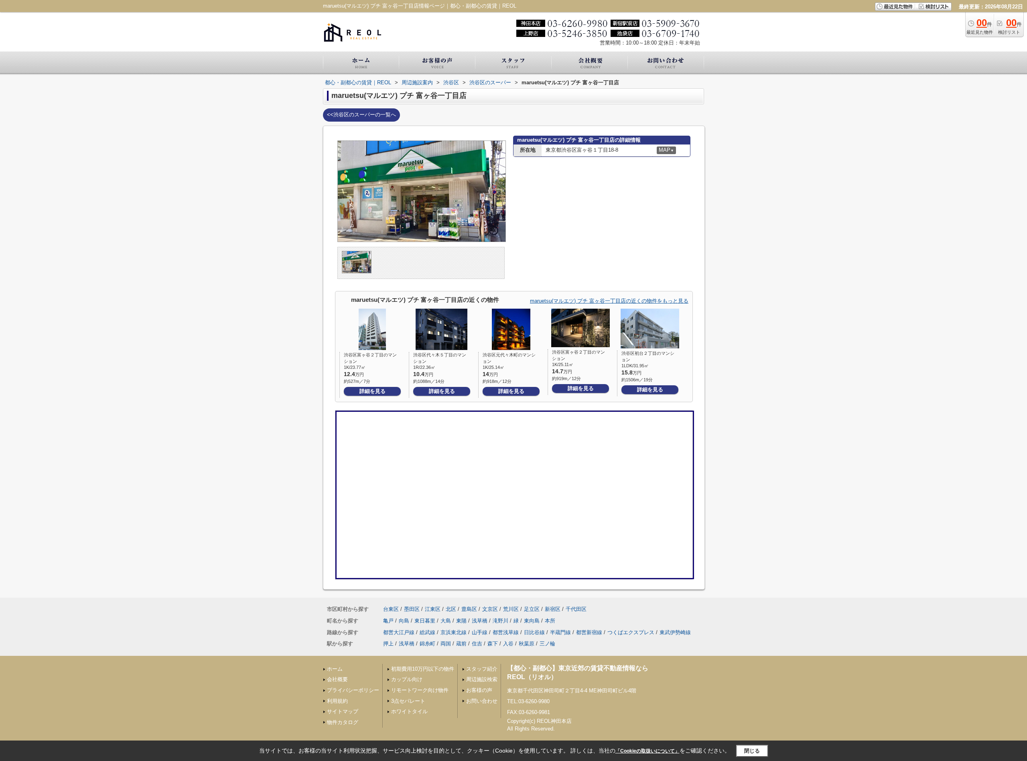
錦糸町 (427, 644)
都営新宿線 (589, 632)
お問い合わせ (481, 701)
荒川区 (511, 609)
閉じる (752, 751)
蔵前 (461, 644)
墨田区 (412, 609)
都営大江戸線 (398, 632)
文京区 (490, 609)
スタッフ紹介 (481, 669)
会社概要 (337, 679)
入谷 (508, 644)
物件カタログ (342, 722)
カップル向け (406, 679)
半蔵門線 (560, 632)
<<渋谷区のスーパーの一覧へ (361, 115)
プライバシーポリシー (353, 690)
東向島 (532, 621)
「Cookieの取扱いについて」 (647, 751)
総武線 (427, 632)
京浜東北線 (453, 632)
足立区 (532, 609)
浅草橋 (479, 621)
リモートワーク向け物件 (420, 690)
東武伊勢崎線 (675, 632)
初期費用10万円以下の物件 (422, 669)
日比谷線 (534, 632)
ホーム (335, 669)
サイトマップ (342, 711)
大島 (445, 621)
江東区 (432, 609)
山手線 (479, 632)
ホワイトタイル (409, 711)
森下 (492, 644)
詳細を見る (372, 391)
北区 (451, 609)
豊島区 (469, 609)
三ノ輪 (547, 644)
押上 (388, 644)
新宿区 (552, 609)
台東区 (391, 609)
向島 (404, 621)
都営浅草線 (506, 632)
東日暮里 (424, 621)
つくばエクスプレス (630, 632)
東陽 (461, 621)
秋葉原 (526, 644)
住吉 (477, 644)
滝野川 (500, 621)
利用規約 (337, 701)
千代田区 (576, 609)
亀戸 (388, 621)
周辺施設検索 (481, 679)
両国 (445, 644)
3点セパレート (408, 701)
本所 (550, 621)
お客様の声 (479, 690)
